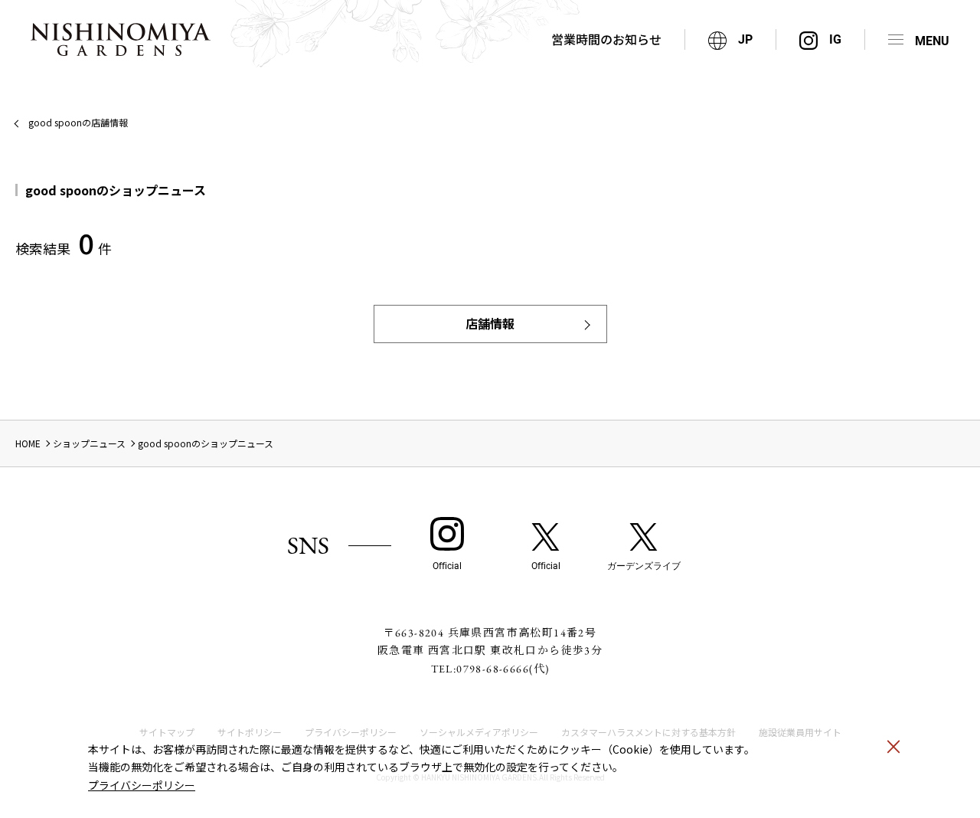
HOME (28, 443)
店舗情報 (490, 323)
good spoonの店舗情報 (78, 122)
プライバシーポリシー (141, 785)
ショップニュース (89, 443)
